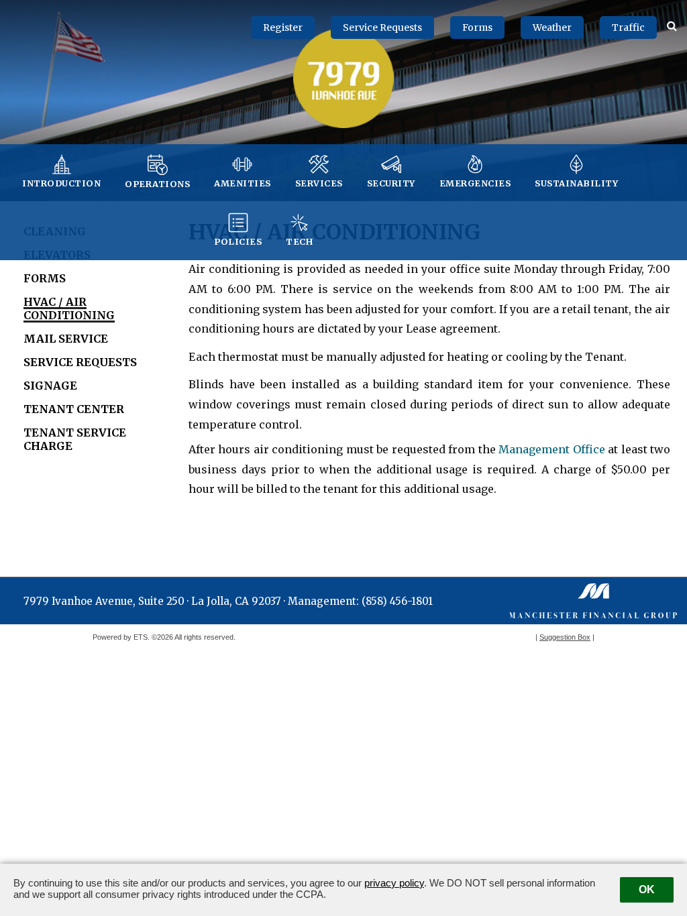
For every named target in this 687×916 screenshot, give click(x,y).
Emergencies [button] (475, 183)
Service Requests (382, 27)
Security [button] (391, 183)
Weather (552, 27)
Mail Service (65, 338)
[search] (672, 24)
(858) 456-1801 (397, 601)
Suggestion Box (564, 637)
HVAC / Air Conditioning (69, 308)
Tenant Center (73, 409)
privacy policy (394, 883)
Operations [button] (157, 183)
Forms (477, 27)
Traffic (628, 27)
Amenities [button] (242, 183)
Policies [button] (238, 241)
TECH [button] (299, 241)
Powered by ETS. (121, 637)
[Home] (343, 77)
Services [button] (319, 183)
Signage (50, 385)
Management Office (551, 449)
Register (283, 27)
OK (647, 889)
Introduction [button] (61, 183)
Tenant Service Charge (74, 439)
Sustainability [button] (576, 183)
